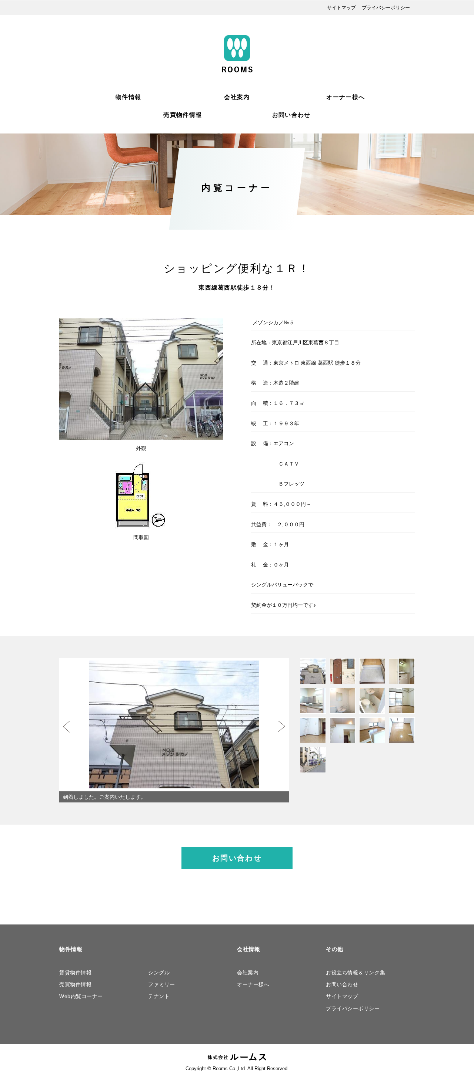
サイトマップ (341, 7)
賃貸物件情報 (75, 973)
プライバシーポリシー (386, 7)
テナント (159, 996)
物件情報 (128, 97)
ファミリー (161, 984)
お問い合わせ (291, 115)
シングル (159, 973)
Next (281, 727)
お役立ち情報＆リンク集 (355, 973)
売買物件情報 (182, 115)
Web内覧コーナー (81, 996)
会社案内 (237, 97)
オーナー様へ (345, 97)
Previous (66, 727)
